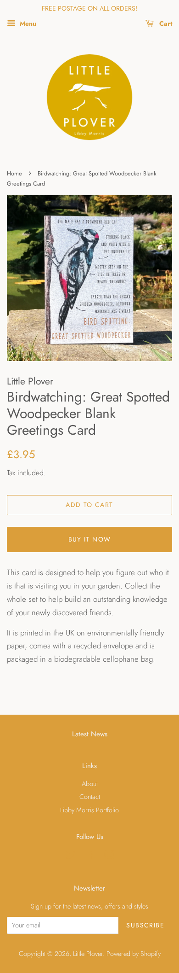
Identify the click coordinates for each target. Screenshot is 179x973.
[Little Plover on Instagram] (109, 856)
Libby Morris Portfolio (89, 810)
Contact (89, 796)
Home (14, 173)
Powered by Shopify (133, 953)
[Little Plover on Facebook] (89, 856)
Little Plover (88, 953)
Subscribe (145, 925)
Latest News (89, 734)
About (90, 783)
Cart (164, 23)
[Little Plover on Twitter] (70, 856)
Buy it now (89, 539)
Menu (27, 23)
